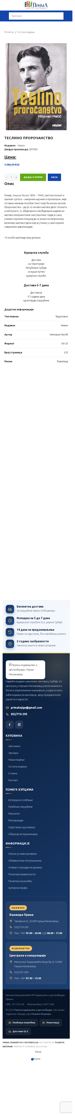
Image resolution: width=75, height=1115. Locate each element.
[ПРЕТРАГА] (59, 16)
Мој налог (14, 813)
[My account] (68, 15)
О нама (12, 773)
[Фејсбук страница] (9, 724)
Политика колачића (20, 881)
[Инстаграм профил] (19, 724)
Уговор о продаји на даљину (25, 867)
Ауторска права (17, 887)
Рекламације (15, 820)
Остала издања (17, 766)
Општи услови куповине (22, 853)
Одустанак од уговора (21, 827)
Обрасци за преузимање (23, 834)
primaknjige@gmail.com (26, 707)
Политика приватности (22, 874)
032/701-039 (21, 972)
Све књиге (14, 746)
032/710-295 (19, 714)
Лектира (13, 752)
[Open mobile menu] (4, 15)
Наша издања (16, 759)
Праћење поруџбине (20, 806)
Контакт (13, 780)
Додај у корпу (33, 177)
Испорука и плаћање (20, 800)
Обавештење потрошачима (25, 860)
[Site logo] (36, 5)
